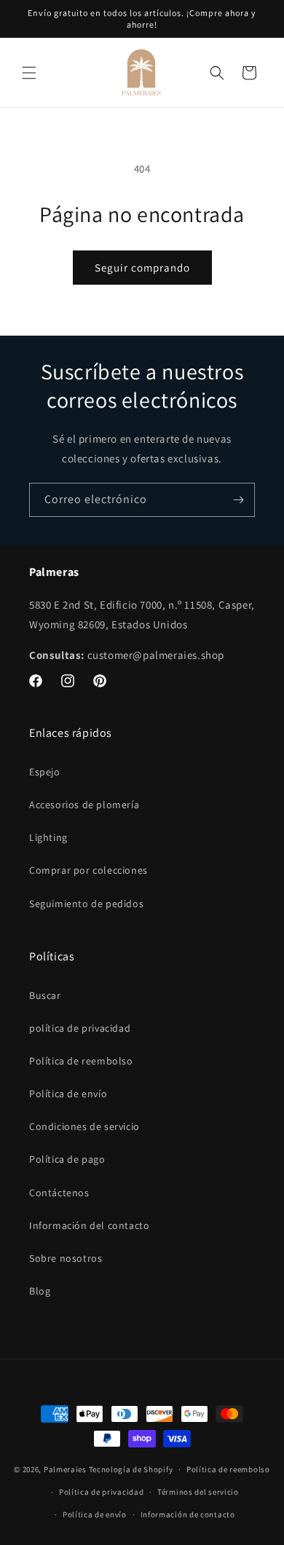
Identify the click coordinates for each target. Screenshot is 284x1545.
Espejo (44, 771)
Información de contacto (188, 1514)
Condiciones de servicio (84, 1126)
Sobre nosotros (65, 1258)
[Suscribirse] (238, 500)
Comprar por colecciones (88, 870)
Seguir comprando (142, 267)
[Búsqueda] (217, 73)
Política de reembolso (81, 1060)
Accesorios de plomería (84, 804)
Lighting (48, 837)
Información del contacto (89, 1225)
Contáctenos (59, 1192)
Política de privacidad (101, 1492)
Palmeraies (65, 1469)
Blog (39, 1290)
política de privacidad (79, 1028)
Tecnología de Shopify (131, 1469)
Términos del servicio (198, 1492)
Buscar (45, 995)
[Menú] (29, 73)
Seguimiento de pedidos (86, 903)
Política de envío (68, 1093)
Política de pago (67, 1159)
